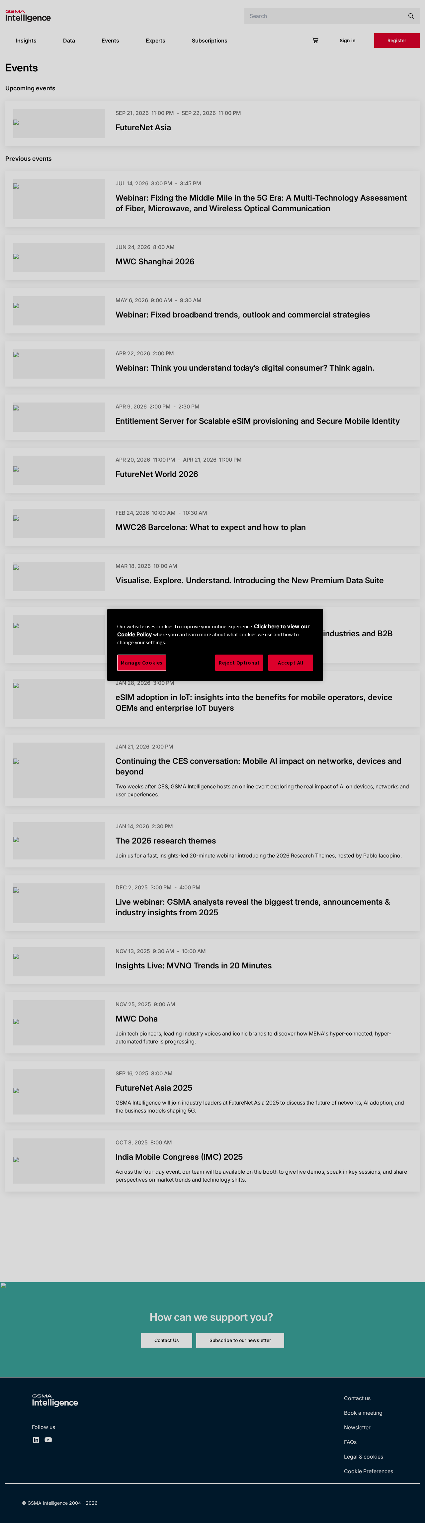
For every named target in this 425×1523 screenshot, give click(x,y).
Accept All (290, 662)
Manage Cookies (141, 662)
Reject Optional (239, 662)
